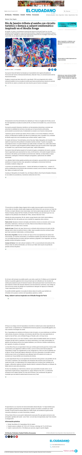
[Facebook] (6, 437)
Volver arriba (69, 450)
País (77, 15)
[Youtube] (17, 437)
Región (15, 19)
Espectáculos (72, 15)
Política (28, 15)
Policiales (16, 15)
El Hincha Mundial (50, 15)
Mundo (7, 19)
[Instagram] (11, 437)
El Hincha (8, 15)
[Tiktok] (14, 437)
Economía (35, 15)
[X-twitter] (9, 437)
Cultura (66, 15)
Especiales (61, 15)
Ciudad (22, 15)
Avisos (57, 15)
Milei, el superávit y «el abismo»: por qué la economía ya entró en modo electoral (66, 43)
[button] (49, 69)
